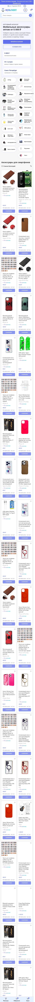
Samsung (5, 444)
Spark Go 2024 (6, 486)
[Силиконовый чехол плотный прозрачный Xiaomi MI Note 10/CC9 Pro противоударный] (24, 509)
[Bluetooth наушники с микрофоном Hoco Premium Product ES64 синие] (8, 894)
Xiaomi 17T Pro (7, 238)
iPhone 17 (5, 403)
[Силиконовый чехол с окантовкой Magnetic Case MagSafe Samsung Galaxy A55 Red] (24, 767)
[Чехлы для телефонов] (8, 115)
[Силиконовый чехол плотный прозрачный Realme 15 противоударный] (8, 346)
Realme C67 (22, 952)
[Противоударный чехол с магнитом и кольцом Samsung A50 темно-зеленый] (24, 304)
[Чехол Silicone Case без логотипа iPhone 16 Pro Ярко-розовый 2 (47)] (8, 679)
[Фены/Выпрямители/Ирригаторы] (8, 108)
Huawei (4, 991)
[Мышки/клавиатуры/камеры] (8, 101)
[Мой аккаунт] (25, 6)
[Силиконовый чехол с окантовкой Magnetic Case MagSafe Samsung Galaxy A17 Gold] (24, 679)
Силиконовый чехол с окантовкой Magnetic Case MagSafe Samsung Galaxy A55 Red (25, 782)
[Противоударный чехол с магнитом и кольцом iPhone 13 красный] (8, 304)
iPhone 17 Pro (22, 743)
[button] (9, 211)
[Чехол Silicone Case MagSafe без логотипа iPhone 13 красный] (8, 811)
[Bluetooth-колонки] (25, 80)
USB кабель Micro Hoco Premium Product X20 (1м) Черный (25, 979)
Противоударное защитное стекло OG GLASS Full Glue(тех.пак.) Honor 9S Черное (8, 986)
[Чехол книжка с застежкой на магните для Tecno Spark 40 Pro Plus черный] (24, 264)
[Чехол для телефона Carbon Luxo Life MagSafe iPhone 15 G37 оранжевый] (8, 549)
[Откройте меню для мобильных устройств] (25, 10)
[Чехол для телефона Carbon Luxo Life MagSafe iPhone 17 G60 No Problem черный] (8, 385)
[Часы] (25, 155)
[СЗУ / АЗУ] (8, 129)
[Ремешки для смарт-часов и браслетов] (25, 121)
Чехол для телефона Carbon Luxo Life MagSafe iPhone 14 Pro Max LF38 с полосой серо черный (24, 647)
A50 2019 (21, 322)
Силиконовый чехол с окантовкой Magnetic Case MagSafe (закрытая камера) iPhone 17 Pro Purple (25, 738)
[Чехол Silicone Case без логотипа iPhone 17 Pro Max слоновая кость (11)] (24, 385)
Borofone (21, 908)
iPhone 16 (21, 243)
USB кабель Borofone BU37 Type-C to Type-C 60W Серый (9, 513)
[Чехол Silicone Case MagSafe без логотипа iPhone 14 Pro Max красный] (24, 595)
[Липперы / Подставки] (8, 136)
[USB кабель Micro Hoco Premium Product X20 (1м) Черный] (24, 971)
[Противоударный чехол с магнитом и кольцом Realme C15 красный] (8, 637)
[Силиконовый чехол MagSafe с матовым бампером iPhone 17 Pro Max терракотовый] (24, 467)
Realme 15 (5, 364)
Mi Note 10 (21, 528)
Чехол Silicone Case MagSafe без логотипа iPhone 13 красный (9, 824)
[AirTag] (8, 80)
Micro (20, 983)
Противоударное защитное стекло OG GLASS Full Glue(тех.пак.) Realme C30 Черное (8, 944)
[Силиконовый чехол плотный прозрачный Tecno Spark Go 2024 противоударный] (8, 467)
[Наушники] (25, 148)
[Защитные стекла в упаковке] (25, 114)
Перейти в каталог (17, 41)
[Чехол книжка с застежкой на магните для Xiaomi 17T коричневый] (8, 593)
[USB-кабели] (25, 128)
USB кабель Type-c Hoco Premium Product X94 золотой (25, 354)
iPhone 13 (5, 322)
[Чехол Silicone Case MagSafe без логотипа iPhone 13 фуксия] (24, 427)
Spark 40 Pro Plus (23, 280)
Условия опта (17, 3)
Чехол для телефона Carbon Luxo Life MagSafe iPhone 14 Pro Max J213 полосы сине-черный (8, 733)
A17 (20, 699)
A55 (20, 787)
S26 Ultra (5, 787)
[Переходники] (25, 107)
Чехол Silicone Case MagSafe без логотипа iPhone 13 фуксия (25, 440)
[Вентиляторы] (25, 87)
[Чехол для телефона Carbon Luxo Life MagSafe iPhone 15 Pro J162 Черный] (8, 264)
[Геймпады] (8, 94)
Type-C (20, 358)
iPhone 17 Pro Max (24, 401)
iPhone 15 (5, 565)
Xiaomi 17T (6, 609)
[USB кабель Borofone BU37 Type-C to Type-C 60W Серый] (8, 505)
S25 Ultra (21, 572)
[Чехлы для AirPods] (8, 122)
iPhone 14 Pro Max (24, 614)
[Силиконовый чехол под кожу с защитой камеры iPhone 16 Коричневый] (24, 225)
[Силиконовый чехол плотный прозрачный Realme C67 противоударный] (24, 934)
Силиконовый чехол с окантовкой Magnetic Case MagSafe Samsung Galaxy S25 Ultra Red (25, 567)
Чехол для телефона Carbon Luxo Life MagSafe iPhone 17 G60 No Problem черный (8, 398)
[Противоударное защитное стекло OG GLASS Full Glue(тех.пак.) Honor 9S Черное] (8, 973)
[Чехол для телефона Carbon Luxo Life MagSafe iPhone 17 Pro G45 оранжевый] (8, 848)
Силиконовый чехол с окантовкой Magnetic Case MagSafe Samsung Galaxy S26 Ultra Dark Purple (9, 782)
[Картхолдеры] (25, 142)
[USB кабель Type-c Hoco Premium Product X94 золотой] (24, 343)
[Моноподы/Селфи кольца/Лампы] (25, 100)
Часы (20, 824)
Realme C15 (6, 656)
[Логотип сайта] (9, 10)
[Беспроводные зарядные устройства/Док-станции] (8, 87)
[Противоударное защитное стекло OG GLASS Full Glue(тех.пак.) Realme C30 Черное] (8, 931)
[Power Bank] (25, 135)
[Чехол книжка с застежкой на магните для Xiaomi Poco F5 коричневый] (8, 177)
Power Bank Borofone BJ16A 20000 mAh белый (24, 905)
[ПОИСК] (30, 15)
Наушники (5, 910)
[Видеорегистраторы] (25, 94)
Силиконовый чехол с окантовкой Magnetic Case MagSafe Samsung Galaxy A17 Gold (25, 694)
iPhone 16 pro (6, 698)
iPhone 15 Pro (6, 280)
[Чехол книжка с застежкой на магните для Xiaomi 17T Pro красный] (8, 222)
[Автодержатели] (8, 142)
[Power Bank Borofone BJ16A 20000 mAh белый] (24, 894)
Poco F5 (5, 193)
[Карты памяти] (8, 149)
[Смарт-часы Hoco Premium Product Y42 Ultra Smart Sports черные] (24, 808)
